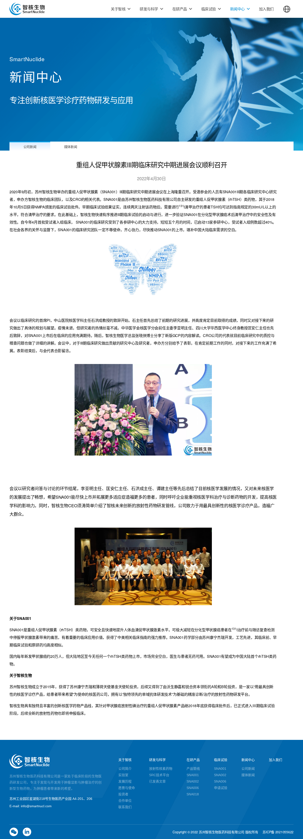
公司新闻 (29, 146)
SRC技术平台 (159, 775)
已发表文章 (157, 781)
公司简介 (125, 768)
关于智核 (118, 9)
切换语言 (286, 9)
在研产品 (179, 9)
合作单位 (125, 800)
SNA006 (193, 788)
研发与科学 (149, 9)
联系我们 (125, 807)
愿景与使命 (126, 788)
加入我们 (266, 9)
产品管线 (193, 768)
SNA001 (193, 775)
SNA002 (193, 781)
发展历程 (125, 781)
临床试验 (208, 9)
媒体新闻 (70, 146)
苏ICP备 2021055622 (278, 832)
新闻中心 (237, 9)
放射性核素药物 (160, 768)
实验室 (123, 775)
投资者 (123, 794)
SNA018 (193, 794)
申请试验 (220, 788)
